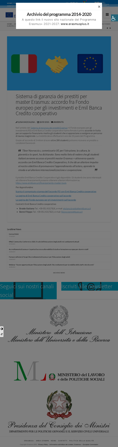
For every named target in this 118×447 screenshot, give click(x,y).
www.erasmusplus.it (75, 24)
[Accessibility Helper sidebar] (114, 17)
